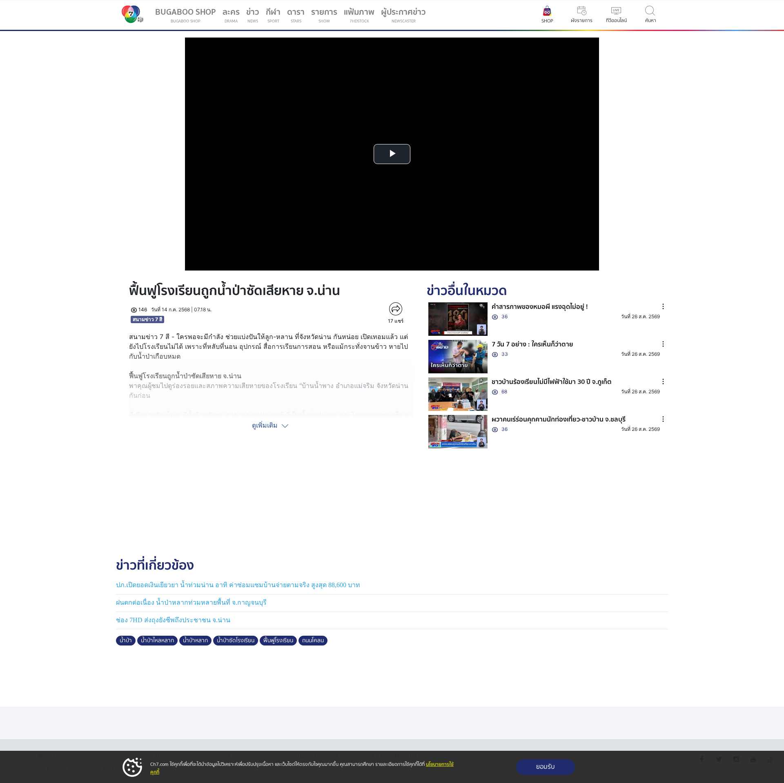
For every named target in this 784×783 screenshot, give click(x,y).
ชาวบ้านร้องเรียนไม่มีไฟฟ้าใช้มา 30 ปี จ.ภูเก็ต (552, 382)
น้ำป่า (126, 641)
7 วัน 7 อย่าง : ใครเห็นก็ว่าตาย (532, 344)
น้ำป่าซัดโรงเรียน (235, 641)
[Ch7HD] (130, 15)
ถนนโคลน (313, 641)
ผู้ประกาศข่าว (403, 15)
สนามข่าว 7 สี (147, 319)
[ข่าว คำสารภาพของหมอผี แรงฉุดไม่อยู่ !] (458, 319)
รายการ (324, 15)
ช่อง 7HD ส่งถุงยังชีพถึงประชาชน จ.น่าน (173, 620)
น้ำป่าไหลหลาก (157, 641)
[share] (395, 308)
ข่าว (252, 15)
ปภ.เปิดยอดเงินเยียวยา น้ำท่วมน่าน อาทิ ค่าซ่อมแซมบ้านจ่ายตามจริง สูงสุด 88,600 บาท (238, 584)
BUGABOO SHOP (185, 15)
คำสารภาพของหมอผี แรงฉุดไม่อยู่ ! (540, 307)
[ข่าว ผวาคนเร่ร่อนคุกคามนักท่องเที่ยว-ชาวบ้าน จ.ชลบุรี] (458, 431)
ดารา (296, 15)
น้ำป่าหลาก (195, 641)
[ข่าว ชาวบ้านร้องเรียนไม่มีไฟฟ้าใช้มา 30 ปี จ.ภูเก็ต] (458, 394)
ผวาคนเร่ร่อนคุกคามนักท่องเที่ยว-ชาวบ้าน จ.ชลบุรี (559, 419)
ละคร (231, 15)
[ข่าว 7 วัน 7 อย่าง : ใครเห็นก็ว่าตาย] (458, 356)
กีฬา (275, 17)
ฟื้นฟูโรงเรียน (278, 641)
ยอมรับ (545, 767)
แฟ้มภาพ (359, 15)
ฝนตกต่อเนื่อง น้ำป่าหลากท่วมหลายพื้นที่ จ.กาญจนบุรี (191, 602)
